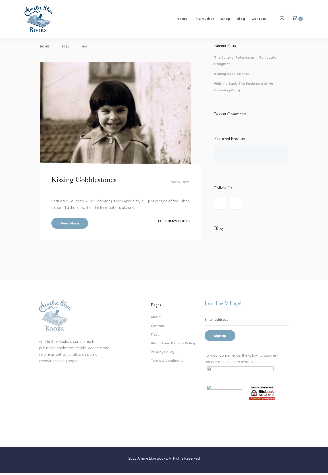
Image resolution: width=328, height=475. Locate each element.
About (156, 317)
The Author (204, 18)
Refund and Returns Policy (173, 343)
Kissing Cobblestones (231, 74)
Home (182, 18)
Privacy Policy (162, 352)
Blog (241, 18)
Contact (259, 18)
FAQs (155, 334)
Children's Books (174, 221)
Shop (225, 18)
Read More (70, 223)
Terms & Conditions (167, 360)
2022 (65, 46)
